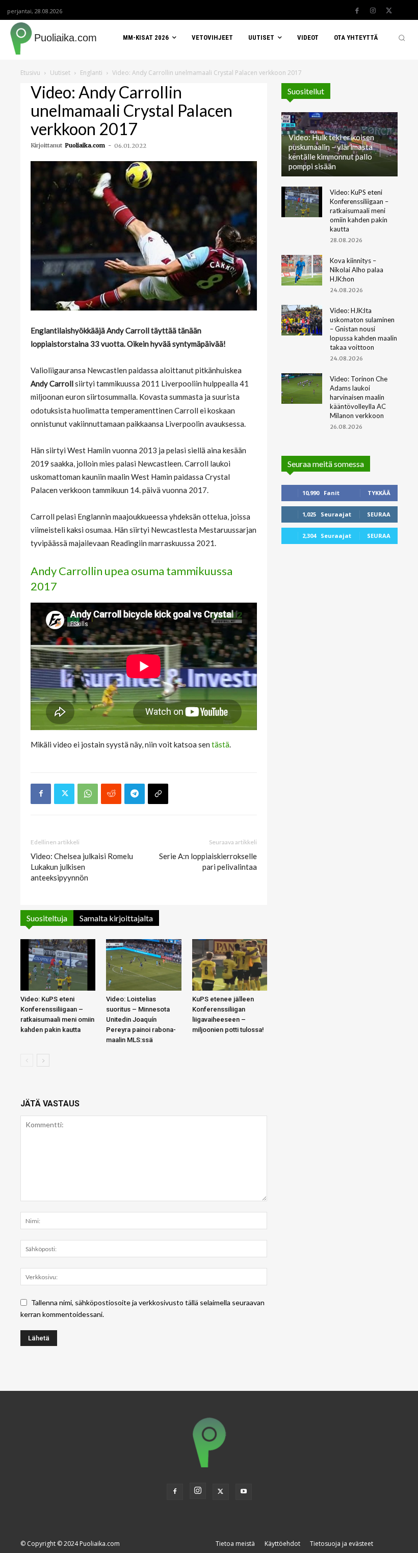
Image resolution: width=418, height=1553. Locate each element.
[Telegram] (134, 794)
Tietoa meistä (235, 1543)
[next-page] (43, 1060)
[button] (401, 37)
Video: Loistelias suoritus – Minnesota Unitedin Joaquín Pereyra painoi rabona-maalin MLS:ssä (141, 1019)
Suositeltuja (47, 918)
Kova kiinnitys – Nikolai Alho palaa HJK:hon (356, 269)
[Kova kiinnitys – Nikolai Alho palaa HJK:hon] (301, 270)
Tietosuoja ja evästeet (341, 1543)
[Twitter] (389, 10)
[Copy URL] (158, 794)
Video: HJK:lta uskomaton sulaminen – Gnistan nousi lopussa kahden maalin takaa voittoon (363, 328)
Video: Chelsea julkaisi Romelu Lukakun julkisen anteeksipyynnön (82, 866)
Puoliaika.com (85, 145)
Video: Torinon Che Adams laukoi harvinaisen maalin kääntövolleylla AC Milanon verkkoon (358, 397)
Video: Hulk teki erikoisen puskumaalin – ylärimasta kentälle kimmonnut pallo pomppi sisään (331, 152)
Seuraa (378, 514)
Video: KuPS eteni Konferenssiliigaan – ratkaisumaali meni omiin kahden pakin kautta (359, 210)
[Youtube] (244, 1492)
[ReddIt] (111, 794)
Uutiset (60, 72)
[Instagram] (373, 10)
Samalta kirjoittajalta (116, 918)
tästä (220, 744)
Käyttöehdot (282, 1543)
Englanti (91, 72)
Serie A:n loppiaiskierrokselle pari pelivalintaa (208, 861)
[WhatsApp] (87, 794)
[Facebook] (357, 10)
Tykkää (379, 493)
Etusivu (30, 72)
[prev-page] (26, 1060)
